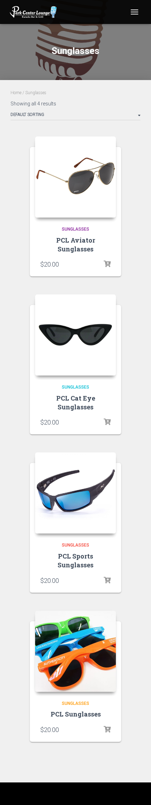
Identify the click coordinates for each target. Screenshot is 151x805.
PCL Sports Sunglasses (75, 560)
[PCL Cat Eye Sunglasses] (75, 335)
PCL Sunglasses (76, 714)
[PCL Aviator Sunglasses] (75, 177)
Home (16, 92)
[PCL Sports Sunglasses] (75, 492)
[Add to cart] (107, 264)
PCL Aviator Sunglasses (75, 244)
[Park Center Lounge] (36, 12)
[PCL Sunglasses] (75, 651)
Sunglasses (75, 229)
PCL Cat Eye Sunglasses (75, 402)
